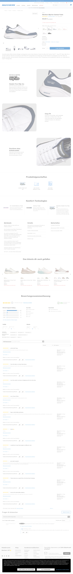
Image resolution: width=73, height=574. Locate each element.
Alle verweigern (45, 569)
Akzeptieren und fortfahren (26, 569)
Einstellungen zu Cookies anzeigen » (62, 569)
